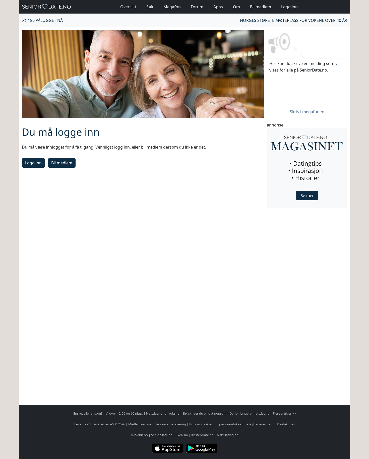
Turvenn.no (139, 435)
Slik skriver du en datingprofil (204, 413)
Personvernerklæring (170, 424)
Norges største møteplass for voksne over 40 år (293, 20)
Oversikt (128, 7)
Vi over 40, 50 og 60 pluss (124, 413)
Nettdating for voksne (162, 413)
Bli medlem (260, 7)
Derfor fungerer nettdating (249, 413)
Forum (197, 7)
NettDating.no (227, 435)
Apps (218, 7)
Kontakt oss (286, 424)
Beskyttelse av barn (259, 424)
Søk (149, 7)
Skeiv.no (182, 435)
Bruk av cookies (201, 424)
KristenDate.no (202, 435)
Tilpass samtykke (228, 424)
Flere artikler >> (284, 413)
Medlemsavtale (139, 424)
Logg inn (289, 7)
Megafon (172, 7)
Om (236, 7)
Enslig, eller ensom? (87, 413)
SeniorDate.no (161, 435)
